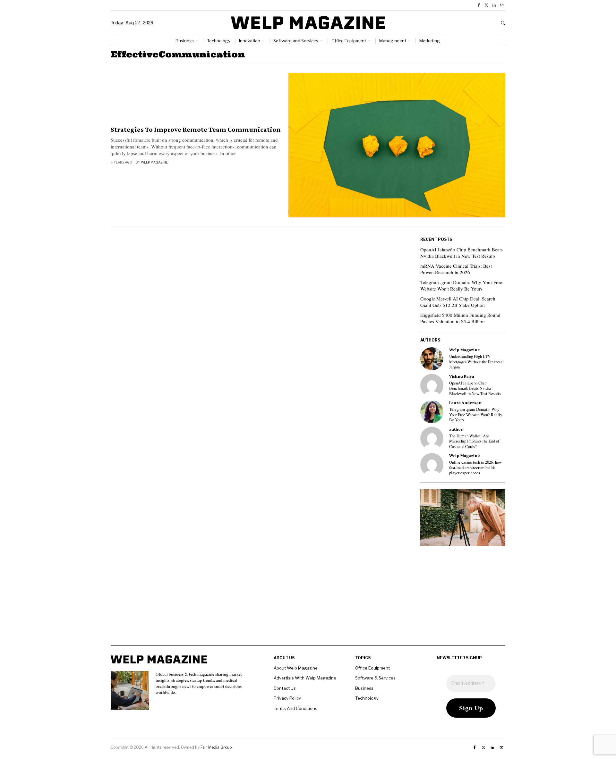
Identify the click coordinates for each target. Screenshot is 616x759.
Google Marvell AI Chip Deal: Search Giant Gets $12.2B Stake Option (457, 301)
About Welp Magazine (296, 667)
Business (364, 688)
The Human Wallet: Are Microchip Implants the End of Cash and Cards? (474, 441)
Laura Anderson (465, 402)
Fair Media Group (216, 747)
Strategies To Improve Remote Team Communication (196, 129)
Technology (367, 698)
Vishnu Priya (461, 376)
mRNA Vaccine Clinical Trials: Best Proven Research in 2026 (456, 269)
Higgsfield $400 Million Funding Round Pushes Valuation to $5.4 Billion (460, 318)
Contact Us (285, 688)
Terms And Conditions (295, 708)
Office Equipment (372, 667)
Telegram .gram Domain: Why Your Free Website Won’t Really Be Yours (461, 285)
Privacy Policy (287, 698)
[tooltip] (478, 5)
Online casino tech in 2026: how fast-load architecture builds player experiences (475, 468)
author (456, 429)
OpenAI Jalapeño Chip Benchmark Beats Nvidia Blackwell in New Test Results (461, 252)
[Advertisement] (308, 600)
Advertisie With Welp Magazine (305, 677)
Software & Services (375, 677)
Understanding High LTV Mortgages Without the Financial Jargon (476, 362)
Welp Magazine (154, 162)
